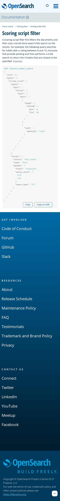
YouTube (9, 406)
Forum (7, 237)
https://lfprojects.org (14, 494)
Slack (6, 256)
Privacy (8, 345)
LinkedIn (9, 396)
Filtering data (22, 26)
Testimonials (13, 326)
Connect (9, 378)
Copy (27, 204)
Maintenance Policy (19, 308)
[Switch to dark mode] (47, 5)
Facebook (10, 424)
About (7, 289)
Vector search (7, 26)
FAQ (5, 317)
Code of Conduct (17, 228)
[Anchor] (28, 219)
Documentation (13, 17)
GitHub (8, 247)
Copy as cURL (43, 204)
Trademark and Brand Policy (27, 335)
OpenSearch (19, 6)
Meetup (8, 415)
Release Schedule (17, 298)
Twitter (8, 387)
